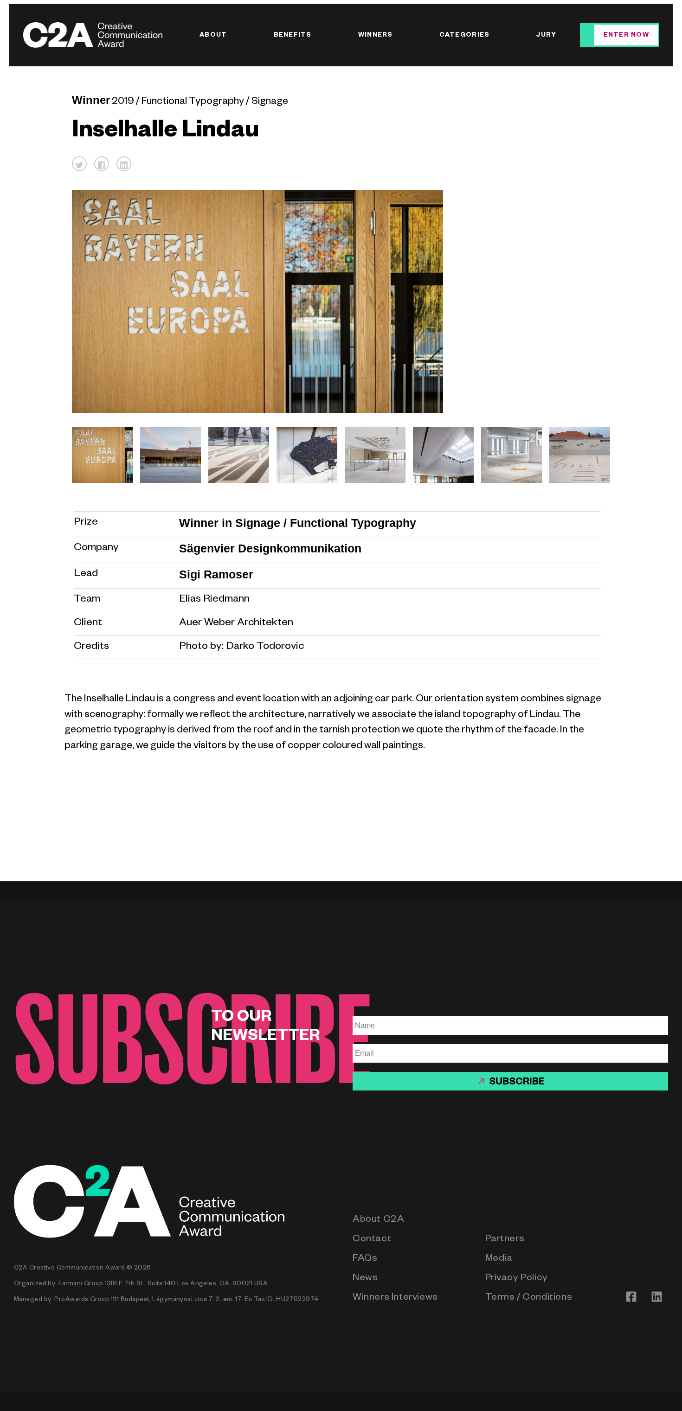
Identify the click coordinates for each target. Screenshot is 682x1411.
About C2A (378, 1220)
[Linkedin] (656, 1296)
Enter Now (626, 35)
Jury (546, 35)
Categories (464, 35)
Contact (372, 1240)
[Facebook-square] (631, 1296)
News (365, 1279)
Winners (375, 35)
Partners (505, 1240)
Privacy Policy (516, 1279)
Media (499, 1259)
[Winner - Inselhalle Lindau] (98, 455)
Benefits (293, 35)
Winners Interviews (395, 1298)
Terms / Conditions (529, 1298)
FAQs (365, 1259)
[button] (79, 163)
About (213, 35)
